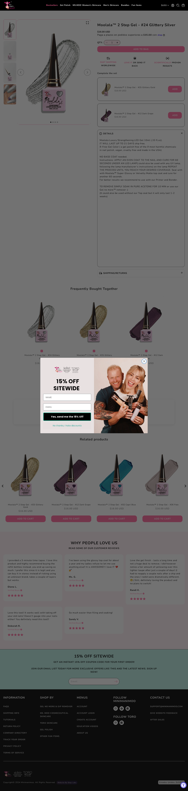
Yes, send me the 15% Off (67, 416)
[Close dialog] (144, 361)
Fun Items (137, 5)
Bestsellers (52, 5)
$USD (164, 5)
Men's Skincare (111, 5)
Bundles (125, 5)
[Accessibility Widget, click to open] (183, 785)
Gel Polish (65, 5)
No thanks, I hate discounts (67, 425)
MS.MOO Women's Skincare (87, 5)
